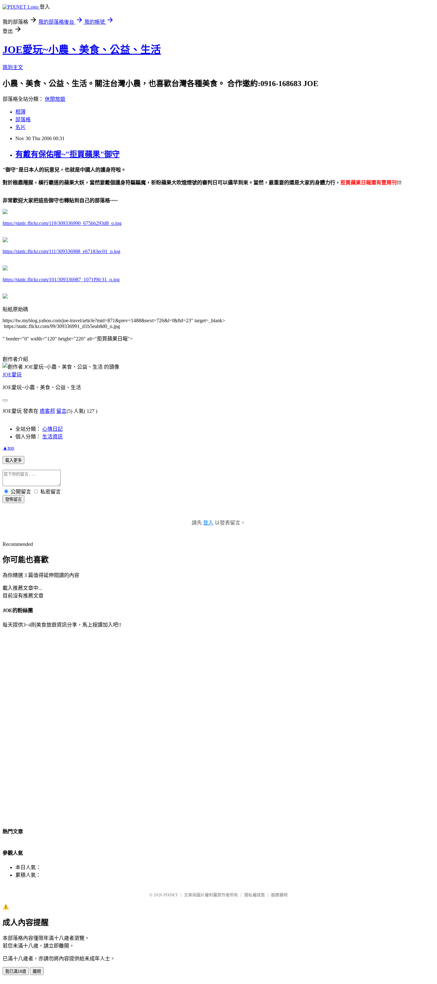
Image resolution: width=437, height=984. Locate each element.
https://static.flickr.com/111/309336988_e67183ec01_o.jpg (61, 251)
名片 (20, 127)
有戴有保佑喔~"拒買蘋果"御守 (67, 154)
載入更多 (13, 460)
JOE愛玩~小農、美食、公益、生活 (82, 49)
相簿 (20, 112)
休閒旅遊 (55, 99)
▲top (8, 448)
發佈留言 (13, 499)
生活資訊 (52, 436)
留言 (61, 411)
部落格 (23, 119)
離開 (37, 971)
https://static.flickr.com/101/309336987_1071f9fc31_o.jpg (61, 279)
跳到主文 (13, 67)
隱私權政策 (254, 894)
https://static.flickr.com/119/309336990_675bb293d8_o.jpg (62, 223)
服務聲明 (279, 894)
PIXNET (170, 894)
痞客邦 (47, 411)
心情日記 (52, 429)
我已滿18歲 (15, 971)
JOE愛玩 (12, 374)
